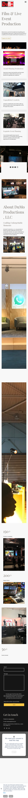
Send (14, 704)
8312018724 (11, 719)
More (4, 792)
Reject (11, 796)
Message (6, 673)
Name (5, 667)
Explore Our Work (6, 38)
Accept (14, 752)
